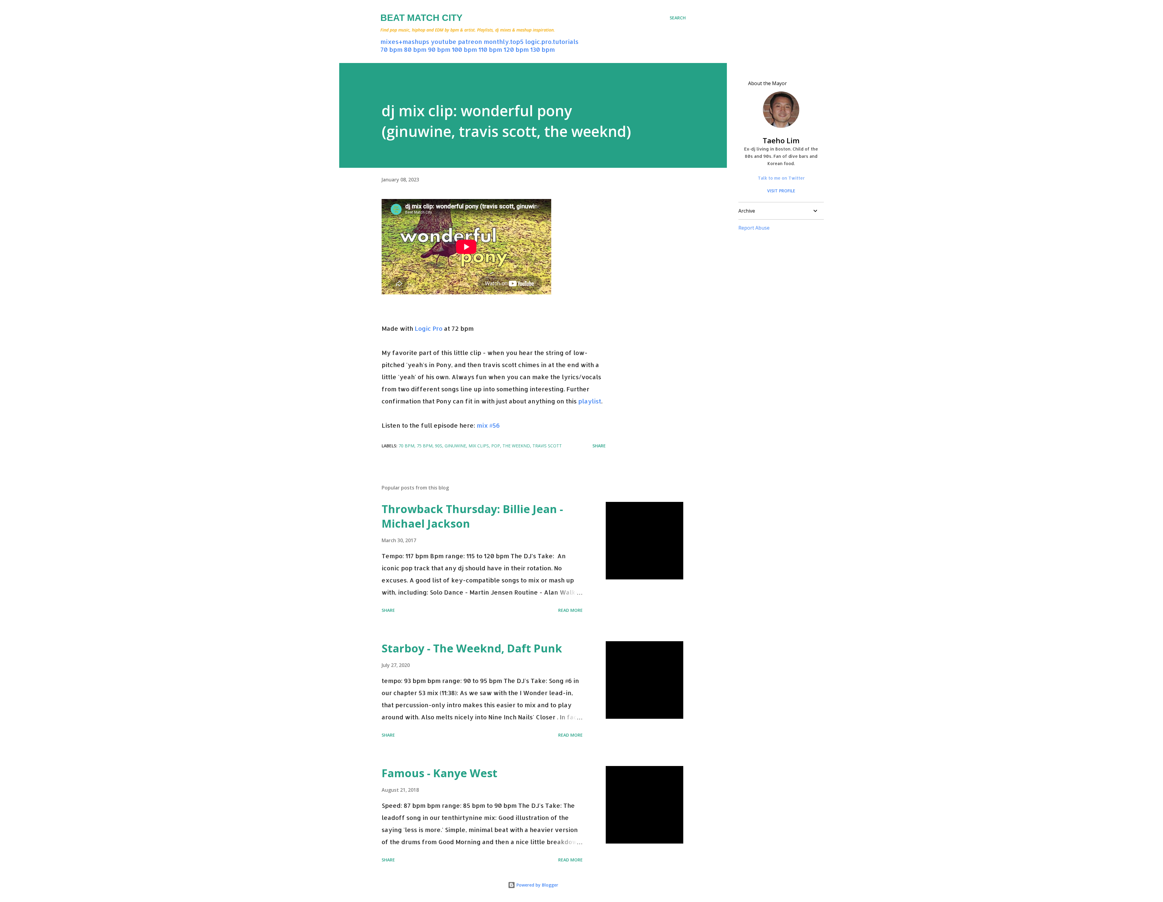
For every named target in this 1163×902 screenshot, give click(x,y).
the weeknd (516, 446)
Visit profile (781, 191)
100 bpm (464, 49)
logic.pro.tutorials (551, 41)
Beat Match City (421, 18)
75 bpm (424, 446)
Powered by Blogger (536, 885)
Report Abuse (754, 227)
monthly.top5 (504, 41)
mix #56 (488, 425)
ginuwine (455, 446)
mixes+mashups (404, 41)
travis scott (547, 446)
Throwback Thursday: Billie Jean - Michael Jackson (472, 516)
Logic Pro (428, 328)
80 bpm (415, 49)
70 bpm (391, 49)
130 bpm (542, 49)
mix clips (479, 446)
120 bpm (516, 49)
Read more (570, 610)
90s (438, 446)
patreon (470, 41)
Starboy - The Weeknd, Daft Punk (472, 648)
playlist (589, 401)
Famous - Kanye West (439, 773)
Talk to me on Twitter (781, 178)
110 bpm (490, 49)
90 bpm (439, 49)
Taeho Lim (781, 140)
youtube (443, 41)
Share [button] (599, 446)
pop (495, 446)
